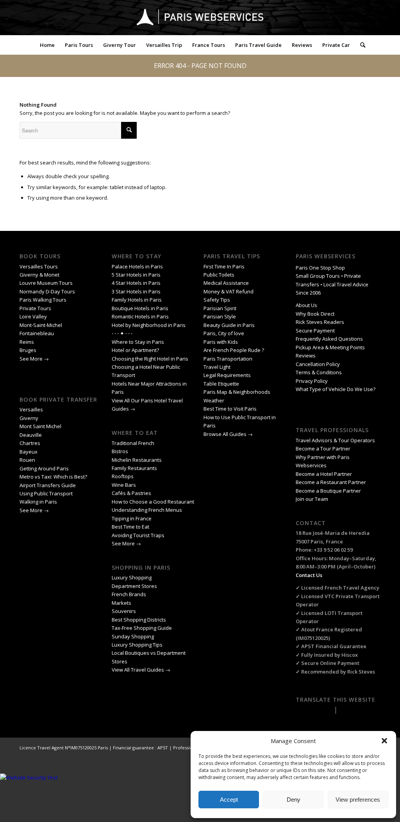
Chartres (30, 443)
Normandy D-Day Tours (47, 291)
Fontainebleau (37, 333)
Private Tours (35, 308)
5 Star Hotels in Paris (136, 274)
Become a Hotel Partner (324, 473)
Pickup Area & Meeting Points (330, 347)
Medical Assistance (226, 282)
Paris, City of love (224, 333)
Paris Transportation (228, 358)
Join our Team (312, 498)
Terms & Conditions (319, 372)
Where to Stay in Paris (138, 341)
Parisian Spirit (220, 308)
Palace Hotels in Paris (137, 266)
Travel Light (217, 366)
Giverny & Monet (39, 274)
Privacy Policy (312, 380)
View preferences (358, 799)
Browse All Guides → (228, 434)
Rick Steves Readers (320, 321)
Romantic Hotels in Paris (140, 316)
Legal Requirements (227, 375)
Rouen (27, 459)
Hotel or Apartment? (135, 350)
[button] (384, 741)
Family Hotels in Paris (137, 299)
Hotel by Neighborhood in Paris (149, 325)
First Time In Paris (225, 266)
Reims (27, 341)
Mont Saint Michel (40, 426)
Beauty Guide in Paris (229, 325)
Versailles (31, 409)
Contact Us (309, 575)
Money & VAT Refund (229, 291)
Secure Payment (315, 330)
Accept (229, 799)
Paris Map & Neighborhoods (237, 391)
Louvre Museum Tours (46, 282)
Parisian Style (220, 316)
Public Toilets (219, 274)
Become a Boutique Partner (328, 490)
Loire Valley (33, 316)
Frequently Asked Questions (330, 338)
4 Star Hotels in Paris (136, 282)
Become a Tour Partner (323, 448)
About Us (306, 305)
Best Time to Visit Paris (230, 408)
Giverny (29, 418)
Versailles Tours (39, 266)
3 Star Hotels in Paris (136, 291)
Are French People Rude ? (234, 350)
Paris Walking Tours (43, 299)
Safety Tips (217, 299)
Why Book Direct (315, 313)
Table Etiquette (221, 383)
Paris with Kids (221, 341)
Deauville (31, 434)
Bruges (28, 350)
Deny (293, 799)
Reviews (306, 355)
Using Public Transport (46, 493)
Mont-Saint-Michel (41, 325)
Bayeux (29, 451)
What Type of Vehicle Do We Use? (335, 389)
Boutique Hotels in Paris (140, 308)
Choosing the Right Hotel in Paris (150, 358)
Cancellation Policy (318, 364)
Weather (214, 400)
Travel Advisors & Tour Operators (335, 440)
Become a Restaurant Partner (331, 482)
